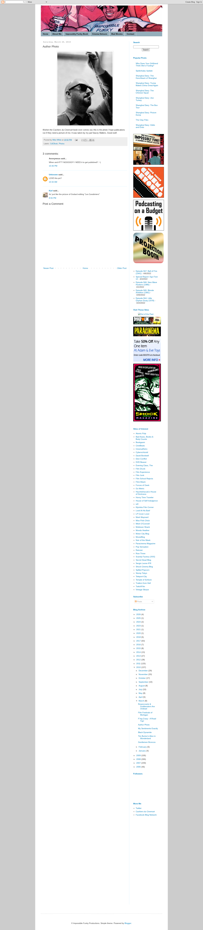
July (141, 689)
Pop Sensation (142, 547)
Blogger (128, 923)
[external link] (148, 262)
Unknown (53, 174)
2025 (138, 618)
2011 (138, 663)
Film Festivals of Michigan (145, 713)
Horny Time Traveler (145, 497)
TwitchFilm (140, 586)
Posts (139, 601)
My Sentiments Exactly (148, 728)
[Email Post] (76, 140)
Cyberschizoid (142, 452)
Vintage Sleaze (142, 589)
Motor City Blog (142, 534)
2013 (138, 656)
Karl (51, 191)
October (142, 678)
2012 (138, 660)
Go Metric (140, 488)
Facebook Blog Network (146, 815)
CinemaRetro (141, 449)
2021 (138, 629)
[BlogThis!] (85, 140)
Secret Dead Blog (143, 560)
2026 (138, 614)
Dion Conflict (141, 459)
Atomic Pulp (141, 433)
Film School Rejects (144, 478)
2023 (138, 626)
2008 (138, 759)
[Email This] (82, 140)
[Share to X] (88, 140)
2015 (138, 648)
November (143, 674)
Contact (130, 34)
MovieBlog (140, 537)
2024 (138, 622)
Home (45, 34)
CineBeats (140, 446)
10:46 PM (53, 166)
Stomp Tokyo (141, 573)
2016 (138, 644)
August (142, 686)
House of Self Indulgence (147, 501)
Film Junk (140, 475)
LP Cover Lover (142, 514)
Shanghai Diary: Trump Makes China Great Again (147, 84)
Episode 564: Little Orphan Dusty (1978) (145, 299)
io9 (137, 504)
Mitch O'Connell (143, 524)
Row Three (140, 553)
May (141, 693)
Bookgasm (140, 442)
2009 (138, 755)
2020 (138, 633)
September (144, 682)
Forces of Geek (142, 485)
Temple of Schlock (144, 580)
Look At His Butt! (143, 510)
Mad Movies (117, 34)
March (142, 701)
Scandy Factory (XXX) (145, 557)
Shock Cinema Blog (144, 567)
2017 (138, 641)
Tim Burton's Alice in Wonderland (147, 737)
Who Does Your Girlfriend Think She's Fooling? (147, 64)
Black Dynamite (145, 732)
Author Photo (144, 725)
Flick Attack (141, 482)
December (143, 670)
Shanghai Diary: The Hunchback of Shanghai (146, 77)
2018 (138, 637)
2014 (138, 652)
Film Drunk (140, 469)
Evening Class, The (144, 465)
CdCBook (54, 144)
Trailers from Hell (143, 583)
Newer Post (48, 268)
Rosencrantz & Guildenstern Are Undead (146, 706)
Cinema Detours (99, 34)
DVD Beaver (141, 462)
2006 (138, 767)
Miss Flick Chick (143, 520)
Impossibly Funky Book (77, 34)
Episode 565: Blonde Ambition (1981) (145, 291)
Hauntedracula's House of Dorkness (146, 493)
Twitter (139, 808)
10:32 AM (53, 182)
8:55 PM (52, 198)
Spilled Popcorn (142, 570)
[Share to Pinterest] (93, 140)
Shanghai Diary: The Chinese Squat (145, 91)
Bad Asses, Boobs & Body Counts (144, 438)
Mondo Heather (142, 530)
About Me (56, 34)
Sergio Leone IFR (143, 563)
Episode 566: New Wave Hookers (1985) (146, 283)
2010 (138, 667)
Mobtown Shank (143, 527)
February (143, 747)
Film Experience (143, 472)
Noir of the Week (143, 540)
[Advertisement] (144, 862)
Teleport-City (141, 576)
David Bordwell (142, 455)
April (141, 697)
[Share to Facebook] (90, 140)
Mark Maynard (142, 517)
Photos (61, 144)
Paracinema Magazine (145, 543)
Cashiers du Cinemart (145, 811)
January (142, 751)
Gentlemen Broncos (146, 742)
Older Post (121, 268)
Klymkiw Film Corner (145, 507)
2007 (138, 763)
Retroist (139, 550)
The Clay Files (142, 120)
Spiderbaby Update (144, 71)
